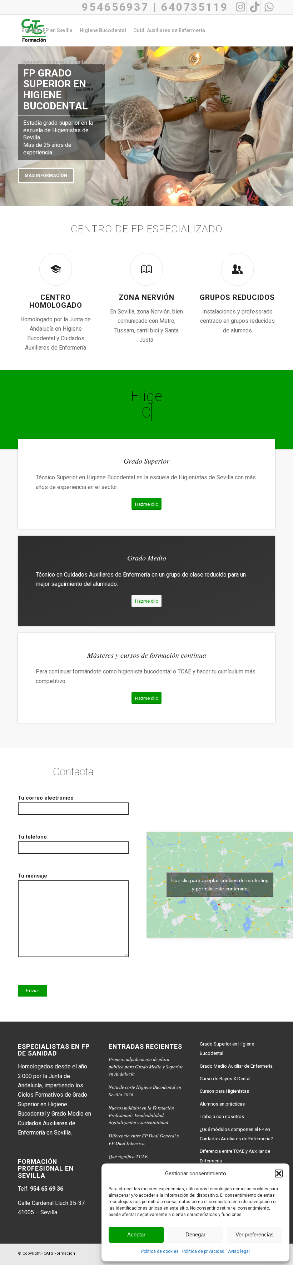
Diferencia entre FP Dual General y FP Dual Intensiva (144, 1139)
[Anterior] (6, 124)
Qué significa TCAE (128, 1156)
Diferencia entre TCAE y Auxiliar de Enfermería (235, 1155)
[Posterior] (286, 124)
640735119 (194, 7)
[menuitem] (47, 30)
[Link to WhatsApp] (268, 7)
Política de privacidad (203, 1251)
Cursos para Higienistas (224, 1091)
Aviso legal (239, 1251)
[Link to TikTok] (253, 7)
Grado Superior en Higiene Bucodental (227, 1048)
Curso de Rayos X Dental (225, 1078)
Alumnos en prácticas (222, 1104)
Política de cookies (160, 1251)
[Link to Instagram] (239, 7)
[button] (278, 1173)
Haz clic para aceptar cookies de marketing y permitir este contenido (220, 884)
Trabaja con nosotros (222, 1116)
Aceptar (136, 1234)
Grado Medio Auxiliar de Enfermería (236, 1066)
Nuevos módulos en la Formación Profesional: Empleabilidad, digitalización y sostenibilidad (141, 1115)
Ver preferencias (254, 1234)
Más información (46, 175)
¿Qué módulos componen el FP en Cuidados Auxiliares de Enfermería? (236, 1134)
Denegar (195, 1234)
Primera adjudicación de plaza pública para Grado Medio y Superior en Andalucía (146, 1066)
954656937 (115, 7)
